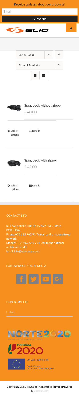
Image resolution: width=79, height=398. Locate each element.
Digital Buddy (41, 390)
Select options (15, 132)
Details (36, 130)
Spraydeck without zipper (43, 105)
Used (12, 312)
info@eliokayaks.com (27, 251)
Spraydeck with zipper (40, 160)
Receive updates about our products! (39, 4)
